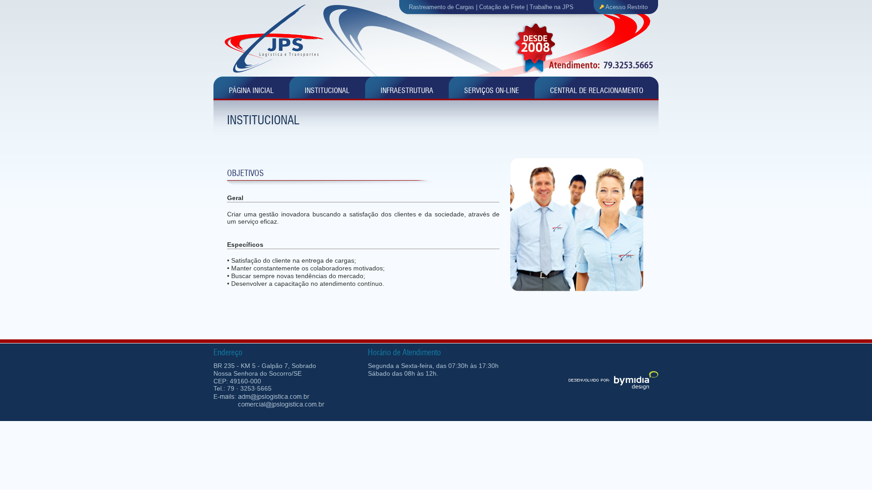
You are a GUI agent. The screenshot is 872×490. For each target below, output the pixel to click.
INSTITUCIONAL (327, 90)
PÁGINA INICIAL (251, 90)
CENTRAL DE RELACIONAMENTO (596, 90)
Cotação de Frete (502, 7)
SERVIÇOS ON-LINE (491, 90)
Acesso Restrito (626, 7)
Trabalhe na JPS (552, 7)
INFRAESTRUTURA (407, 90)
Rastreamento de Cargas (441, 7)
